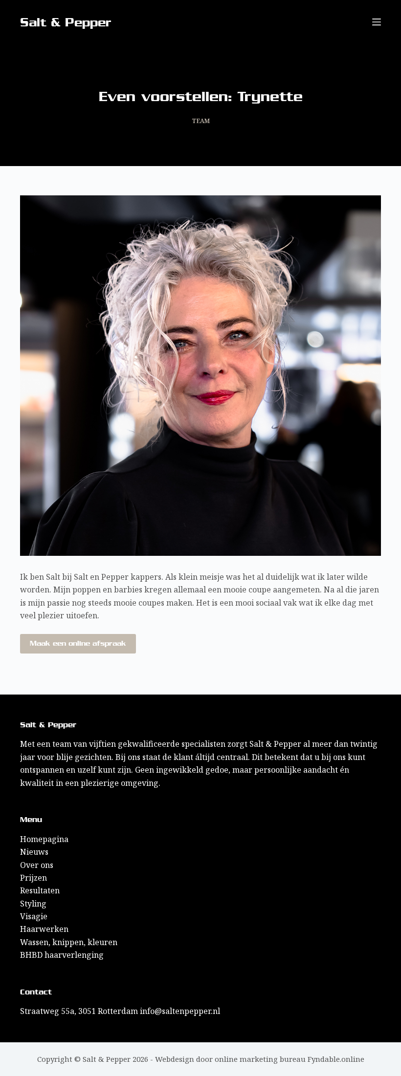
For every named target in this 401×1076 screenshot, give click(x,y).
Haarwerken (44, 929)
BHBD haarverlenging (62, 954)
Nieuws (34, 851)
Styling (33, 903)
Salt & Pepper (65, 22)
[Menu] (376, 22)
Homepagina (44, 839)
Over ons (36, 865)
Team (201, 121)
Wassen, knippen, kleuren (68, 942)
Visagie (33, 916)
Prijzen (33, 877)
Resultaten (40, 890)
